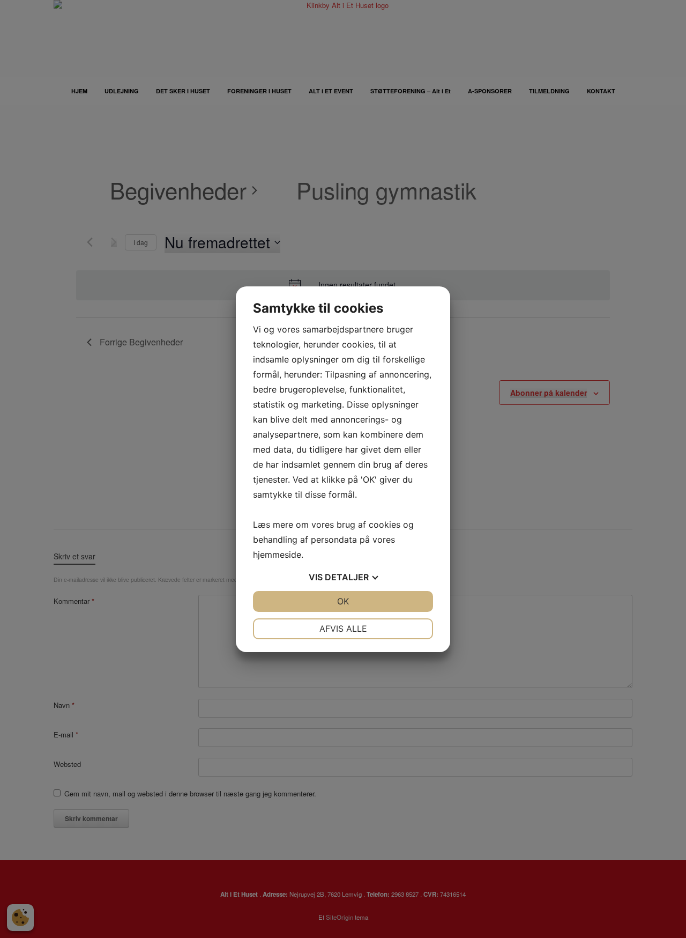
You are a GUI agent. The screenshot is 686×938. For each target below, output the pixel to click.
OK (343, 601)
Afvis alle (343, 628)
